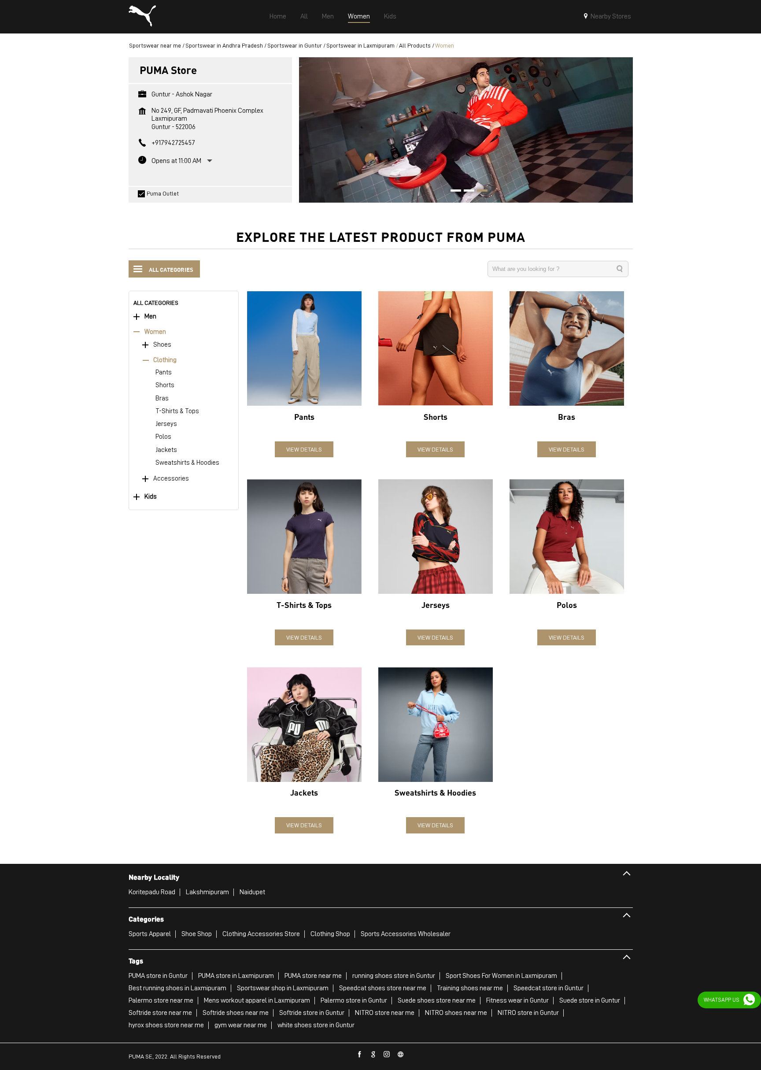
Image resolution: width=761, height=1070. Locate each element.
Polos (163, 436)
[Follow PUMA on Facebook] (360, 1054)
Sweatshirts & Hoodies (187, 462)
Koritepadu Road (152, 892)
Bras (162, 398)
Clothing (165, 360)
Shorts (164, 385)
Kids (150, 496)
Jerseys (166, 424)
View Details (304, 449)
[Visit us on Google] (373, 1054)
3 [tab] (479, 191)
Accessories (171, 478)
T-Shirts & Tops (177, 411)
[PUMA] (142, 16)
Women (155, 332)
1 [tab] (453, 191)
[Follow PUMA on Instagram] (387, 1054)
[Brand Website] (401, 1054)
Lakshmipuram (207, 892)
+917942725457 (173, 142)
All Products (415, 45)
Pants (163, 372)
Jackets (166, 450)
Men (150, 316)
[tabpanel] (466, 129)
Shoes (162, 344)
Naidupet (252, 892)
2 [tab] (466, 191)
